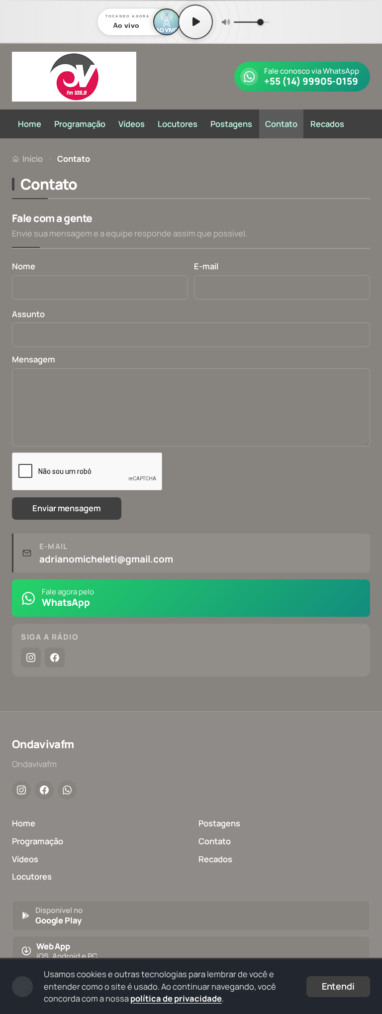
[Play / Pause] (195, 21)
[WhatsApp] (67, 790)
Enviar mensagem (66, 508)
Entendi (338, 986)
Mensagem (33, 359)
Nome (23, 266)
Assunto (28, 314)
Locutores (177, 123)
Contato (281, 123)
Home (29, 123)
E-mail (206, 266)
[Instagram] (31, 658)
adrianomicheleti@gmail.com (106, 559)
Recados (327, 123)
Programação (79, 123)
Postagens (231, 123)
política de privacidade (176, 998)
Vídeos (131, 123)
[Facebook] (55, 658)
